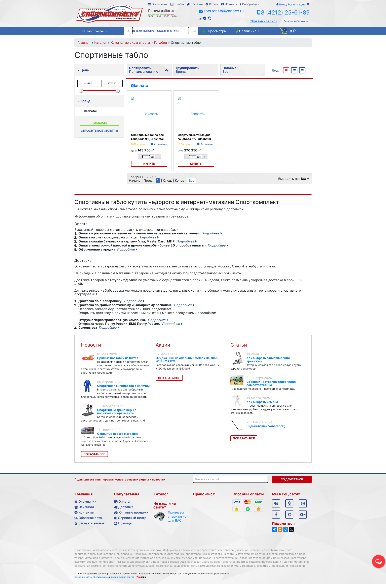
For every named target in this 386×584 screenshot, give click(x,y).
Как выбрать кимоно (262, 402)
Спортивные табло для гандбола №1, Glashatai (147, 137)
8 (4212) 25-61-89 (285, 12)
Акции (163, 345)
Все (191, 180)
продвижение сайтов (122, 577)
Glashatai (140, 85)
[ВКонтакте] (274, 529)
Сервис (214, 4)
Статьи (238, 345)
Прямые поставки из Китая (117, 358)
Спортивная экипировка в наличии (123, 386)
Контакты (231, 4)
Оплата (179, 4)
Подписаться (292, 479)
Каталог (100, 42)
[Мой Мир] (285, 529)
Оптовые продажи (133, 512)
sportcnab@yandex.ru (223, 11)
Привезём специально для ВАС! (175, 516)
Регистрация (296, 4)
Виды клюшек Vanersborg (265, 426)
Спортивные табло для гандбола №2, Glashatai (194, 137)
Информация (250, 4)
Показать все (94, 454)
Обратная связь (91, 518)
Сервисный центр (132, 518)
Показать (99, 122)
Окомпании (87, 501)
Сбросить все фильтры (99, 130)
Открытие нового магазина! (118, 434)
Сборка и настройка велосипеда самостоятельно (271, 383)
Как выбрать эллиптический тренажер (268, 359)
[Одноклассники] (280, 529)
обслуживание (101, 577)
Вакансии (86, 507)
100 (303, 179)
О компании (159, 4)
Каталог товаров (93, 31)
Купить (149, 163)
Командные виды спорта (130, 42)
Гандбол (160, 42)
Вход (282, 4)
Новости (91, 345)
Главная (84, 42)
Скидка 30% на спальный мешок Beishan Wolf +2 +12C (187, 359)
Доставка (197, 4)
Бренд (85, 101)
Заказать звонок (91, 523)
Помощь (125, 523)
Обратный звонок (263, 21)
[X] (291, 529)
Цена (84, 70)
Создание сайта (83, 577)
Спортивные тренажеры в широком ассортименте (117, 411)
